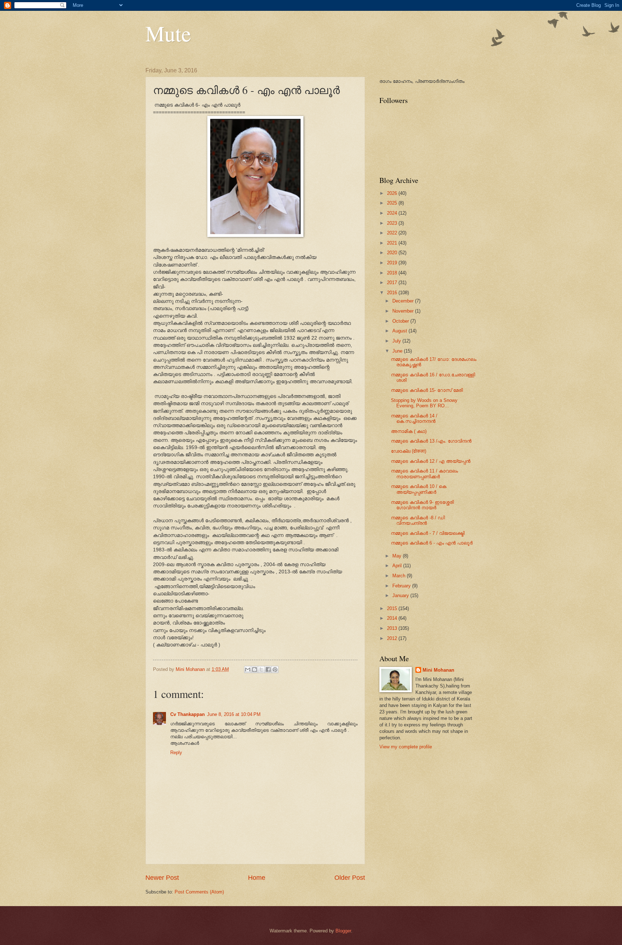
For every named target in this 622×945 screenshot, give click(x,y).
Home (256, 877)
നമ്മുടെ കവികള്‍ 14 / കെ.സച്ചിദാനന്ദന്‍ (414, 418)
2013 (392, 628)
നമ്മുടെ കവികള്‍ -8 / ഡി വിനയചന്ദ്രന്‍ (418, 520)
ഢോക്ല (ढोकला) (408, 451)
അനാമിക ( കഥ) (409, 431)
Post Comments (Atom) (199, 892)
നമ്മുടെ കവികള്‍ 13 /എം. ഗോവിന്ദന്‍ (431, 441)
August (400, 330)
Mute (168, 33)
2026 (392, 193)
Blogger (343, 930)
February (402, 585)
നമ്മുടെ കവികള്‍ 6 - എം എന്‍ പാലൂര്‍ (432, 543)
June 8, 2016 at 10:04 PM (234, 714)
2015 (392, 608)
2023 (392, 223)
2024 (392, 213)
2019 (392, 262)
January (401, 595)
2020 (392, 252)
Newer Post (162, 877)
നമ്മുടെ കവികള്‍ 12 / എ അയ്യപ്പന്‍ (430, 461)
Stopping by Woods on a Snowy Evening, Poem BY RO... (424, 403)
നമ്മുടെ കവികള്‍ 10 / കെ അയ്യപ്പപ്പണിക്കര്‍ (418, 489)
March (399, 575)
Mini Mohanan (438, 670)
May (397, 556)
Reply (176, 752)
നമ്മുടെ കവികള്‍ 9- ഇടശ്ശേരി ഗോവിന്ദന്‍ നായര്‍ (422, 505)
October (401, 321)
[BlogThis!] (254, 669)
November (403, 311)
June (398, 351)
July (397, 341)
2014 (392, 618)
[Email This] (247, 669)
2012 (392, 638)
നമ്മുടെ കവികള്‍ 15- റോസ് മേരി (427, 390)
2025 (392, 203)
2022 (392, 233)
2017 (392, 282)
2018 (392, 273)
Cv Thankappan (187, 714)
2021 (392, 243)
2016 (392, 292)
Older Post (349, 877)
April (397, 565)
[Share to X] (261, 669)
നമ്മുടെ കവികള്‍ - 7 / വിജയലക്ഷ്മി (428, 533)
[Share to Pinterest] (275, 669)
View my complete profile (405, 746)
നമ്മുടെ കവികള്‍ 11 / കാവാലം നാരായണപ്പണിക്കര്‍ (424, 473)
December (403, 301)
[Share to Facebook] (268, 669)
